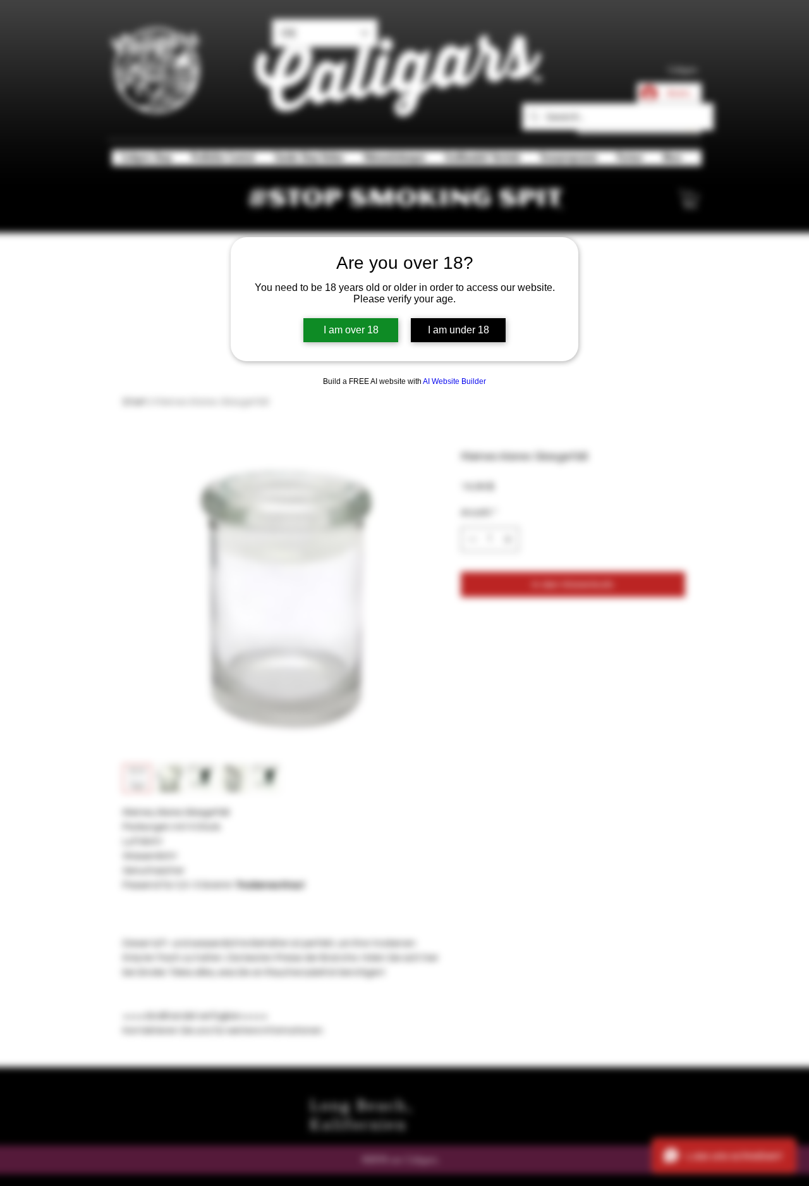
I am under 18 (458, 329)
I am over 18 (351, 329)
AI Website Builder (454, 381)
